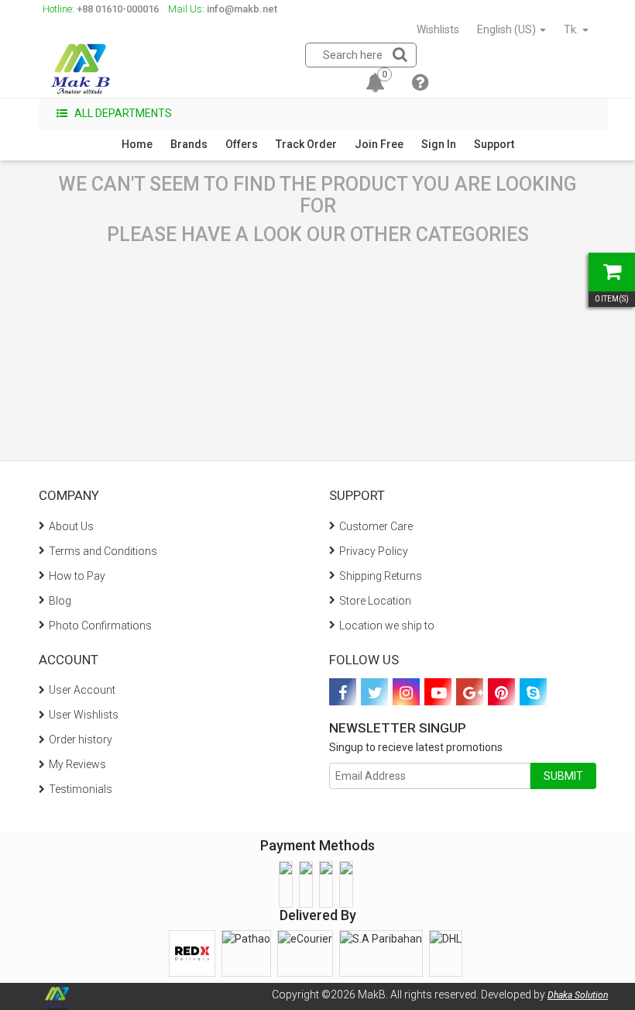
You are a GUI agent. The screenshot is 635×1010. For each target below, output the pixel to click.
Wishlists (438, 29)
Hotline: (101, 9)
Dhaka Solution (577, 995)
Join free (379, 144)
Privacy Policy (373, 551)
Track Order (306, 144)
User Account (82, 690)
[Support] (420, 85)
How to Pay (77, 576)
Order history (80, 739)
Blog (60, 601)
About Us (71, 526)
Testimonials (80, 789)
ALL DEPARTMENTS (122, 113)
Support (494, 144)
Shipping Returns (380, 576)
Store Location (375, 601)
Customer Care (376, 526)
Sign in (438, 144)
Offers (241, 144)
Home (137, 144)
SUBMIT (563, 776)
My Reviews (77, 764)
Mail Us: (222, 9)
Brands (189, 144)
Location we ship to (386, 625)
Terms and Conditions (103, 551)
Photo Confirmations (100, 625)
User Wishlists (83, 714)
